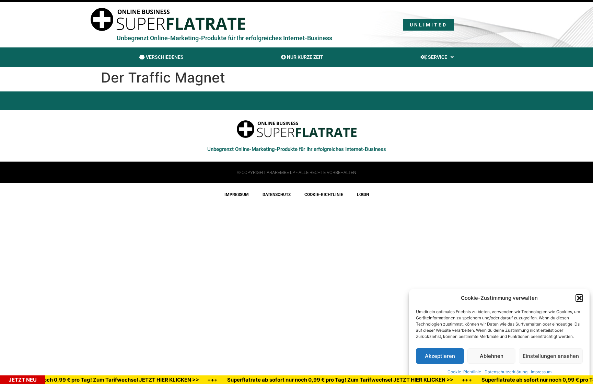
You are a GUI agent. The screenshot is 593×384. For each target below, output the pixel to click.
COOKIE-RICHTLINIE (323, 194)
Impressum (541, 371)
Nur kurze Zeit (304, 57)
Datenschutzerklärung (506, 371)
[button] (579, 298)
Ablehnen (491, 356)
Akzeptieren (440, 356)
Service (437, 57)
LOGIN (363, 194)
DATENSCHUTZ (277, 194)
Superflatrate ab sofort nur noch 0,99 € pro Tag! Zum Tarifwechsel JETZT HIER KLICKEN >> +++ (350, 379)
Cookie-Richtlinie (464, 371)
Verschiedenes (164, 57)
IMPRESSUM (236, 194)
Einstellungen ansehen (551, 356)
